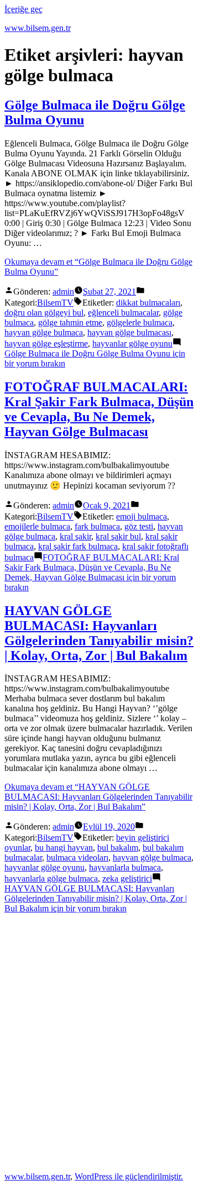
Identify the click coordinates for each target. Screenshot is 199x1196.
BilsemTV (55, 302)
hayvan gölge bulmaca (43, 332)
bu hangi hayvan (64, 847)
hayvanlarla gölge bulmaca (51, 878)
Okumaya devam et (98, 796)
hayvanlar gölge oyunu (132, 343)
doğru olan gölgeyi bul (43, 312)
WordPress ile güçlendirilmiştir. (129, 1176)
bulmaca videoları (77, 857)
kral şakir (75, 536)
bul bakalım (117, 847)
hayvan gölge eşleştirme (46, 343)
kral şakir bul (118, 536)
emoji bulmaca (141, 516)
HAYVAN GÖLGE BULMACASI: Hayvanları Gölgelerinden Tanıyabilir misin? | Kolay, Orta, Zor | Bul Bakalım (98, 633)
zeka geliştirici (127, 878)
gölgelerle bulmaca (139, 322)
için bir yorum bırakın (91, 572)
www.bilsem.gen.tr (37, 28)
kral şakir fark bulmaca (78, 546)
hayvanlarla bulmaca (125, 867)
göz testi (138, 526)
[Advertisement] (99, 1041)
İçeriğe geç (23, 9)
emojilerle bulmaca (37, 526)
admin (63, 291)
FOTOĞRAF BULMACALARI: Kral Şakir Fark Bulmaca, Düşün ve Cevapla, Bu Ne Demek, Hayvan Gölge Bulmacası (98, 409)
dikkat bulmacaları (148, 302)
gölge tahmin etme (70, 322)
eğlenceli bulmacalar (123, 312)
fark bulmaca (97, 526)
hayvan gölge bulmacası (129, 332)
